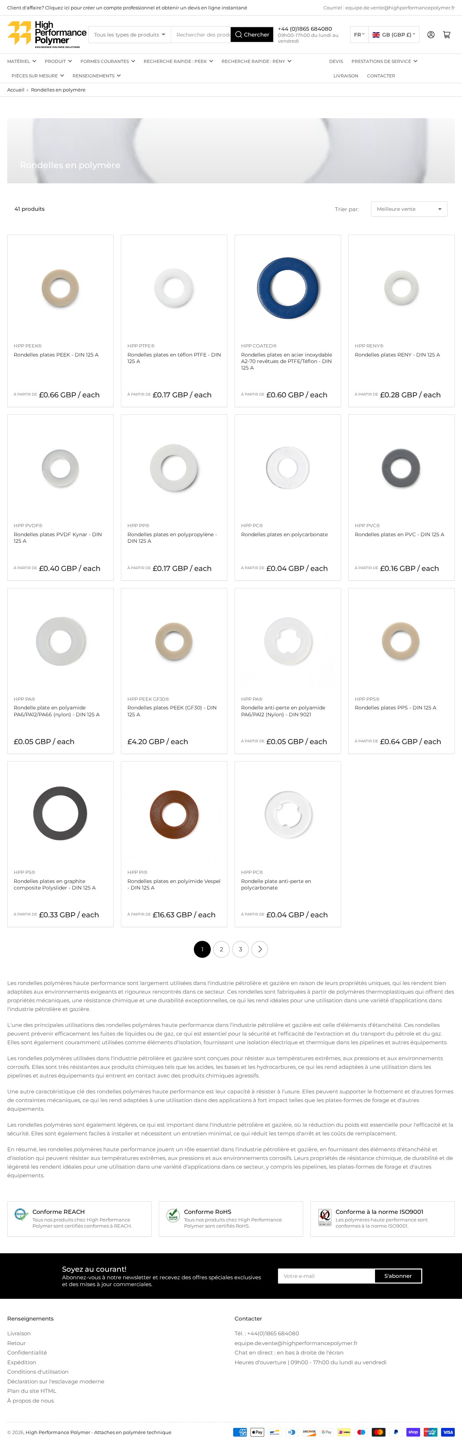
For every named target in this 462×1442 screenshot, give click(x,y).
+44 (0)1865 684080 (305, 28)
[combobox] (222, 34)
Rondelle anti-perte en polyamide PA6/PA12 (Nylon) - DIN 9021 (283, 710)
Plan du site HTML (31, 1390)
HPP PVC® (367, 525)
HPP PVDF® (28, 525)
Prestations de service (381, 61)
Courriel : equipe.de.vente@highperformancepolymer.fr (389, 7)
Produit (55, 61)
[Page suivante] (259, 949)
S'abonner (398, 1275)
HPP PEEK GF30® (148, 699)
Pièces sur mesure (35, 75)
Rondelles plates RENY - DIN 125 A (397, 354)
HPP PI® (137, 872)
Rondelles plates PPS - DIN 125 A (395, 707)
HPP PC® (252, 525)
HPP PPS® (367, 699)
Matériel (18, 61)
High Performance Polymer (58, 1432)
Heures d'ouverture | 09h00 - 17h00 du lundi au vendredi (311, 1362)
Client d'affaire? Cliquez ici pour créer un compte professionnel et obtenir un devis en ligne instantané (127, 7)
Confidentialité (27, 1352)
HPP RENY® (369, 346)
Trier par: (347, 209)
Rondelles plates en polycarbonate (284, 534)
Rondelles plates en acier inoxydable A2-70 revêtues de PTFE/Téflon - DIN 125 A (286, 361)
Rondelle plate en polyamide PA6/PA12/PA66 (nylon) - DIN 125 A (57, 710)
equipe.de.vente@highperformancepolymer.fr (296, 1343)
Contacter (381, 75)
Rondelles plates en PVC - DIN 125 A (399, 534)
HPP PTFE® (141, 346)
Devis (336, 61)
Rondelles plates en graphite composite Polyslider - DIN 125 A (55, 884)
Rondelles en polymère (58, 90)
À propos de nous (30, 1400)
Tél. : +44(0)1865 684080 (267, 1333)
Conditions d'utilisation (38, 1371)
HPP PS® (24, 872)
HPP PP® (138, 525)
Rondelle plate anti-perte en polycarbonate (276, 884)
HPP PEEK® (28, 346)
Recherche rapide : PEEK (175, 61)
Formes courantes (104, 61)
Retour (16, 1343)
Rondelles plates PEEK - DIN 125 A (56, 354)
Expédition (21, 1362)
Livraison (346, 75)
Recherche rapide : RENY (253, 61)
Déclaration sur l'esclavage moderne (55, 1381)
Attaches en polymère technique (132, 1432)
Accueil (16, 90)
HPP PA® (24, 699)
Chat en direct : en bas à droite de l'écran (289, 1352)
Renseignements (93, 75)
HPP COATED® (259, 346)
